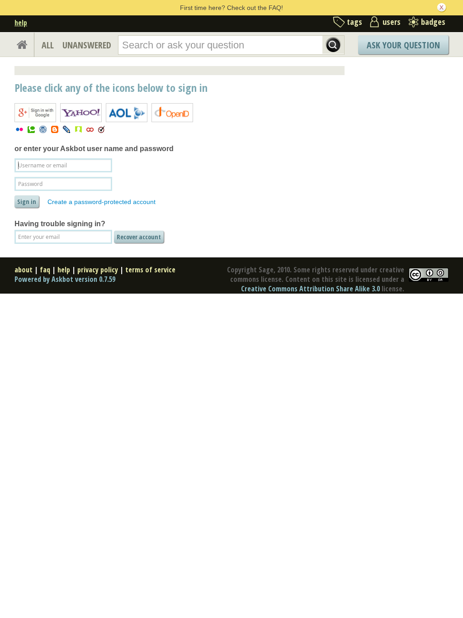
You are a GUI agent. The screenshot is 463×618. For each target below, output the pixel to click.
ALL (48, 45)
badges (433, 21)
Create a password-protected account (101, 201)
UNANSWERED (86, 45)
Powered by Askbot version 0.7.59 (64, 279)
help (20, 23)
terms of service (150, 270)
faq (45, 270)
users (392, 21)
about (23, 270)
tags (354, 21)
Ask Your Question (403, 45)
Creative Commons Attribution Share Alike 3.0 (310, 289)
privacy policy (97, 270)
